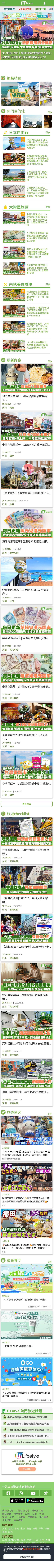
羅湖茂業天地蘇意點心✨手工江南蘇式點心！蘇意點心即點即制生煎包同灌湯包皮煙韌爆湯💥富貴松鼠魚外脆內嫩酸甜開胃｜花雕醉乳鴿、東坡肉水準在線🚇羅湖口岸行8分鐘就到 (26, 1203)
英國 (4, 649)
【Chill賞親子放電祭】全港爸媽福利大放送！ (24, 1299)
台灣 (4, 794)
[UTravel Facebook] (8, 1492)
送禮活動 (5, 1295)
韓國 (4, 1517)
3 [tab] (29, 16)
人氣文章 (5, 1148)
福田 (4, 1054)
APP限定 (5, 1342)
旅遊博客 (14, 1112)
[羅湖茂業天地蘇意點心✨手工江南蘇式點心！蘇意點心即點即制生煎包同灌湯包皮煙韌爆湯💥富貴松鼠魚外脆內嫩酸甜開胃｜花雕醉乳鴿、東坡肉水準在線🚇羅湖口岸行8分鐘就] (26, 1177)
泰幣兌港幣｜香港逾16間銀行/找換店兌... (26, 686)
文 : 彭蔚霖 (6, 597)
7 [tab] (31, 19)
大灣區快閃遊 (24, 9)
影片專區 (43, 1517)
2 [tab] (25, 16)
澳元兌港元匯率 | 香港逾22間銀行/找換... (26, 541)
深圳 (4, 1103)
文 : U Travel (7, 791)
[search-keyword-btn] (50, 3)
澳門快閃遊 (9, 9)
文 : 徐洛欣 (6, 404)
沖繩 (4, 601)
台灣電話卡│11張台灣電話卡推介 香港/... (26, 783)
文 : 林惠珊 (6, 742)
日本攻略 (20, 1517)
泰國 (4, 698)
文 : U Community (9, 500)
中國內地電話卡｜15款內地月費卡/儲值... (26, 444)
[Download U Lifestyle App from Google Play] (34, 1500)
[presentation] (51, 9)
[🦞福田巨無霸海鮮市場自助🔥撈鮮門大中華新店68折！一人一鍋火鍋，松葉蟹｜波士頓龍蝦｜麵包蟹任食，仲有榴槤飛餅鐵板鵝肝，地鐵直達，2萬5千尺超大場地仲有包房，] (26, 1223)
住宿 (12, 601)
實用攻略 (14, 552)
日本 (4, 958)
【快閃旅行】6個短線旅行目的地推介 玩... (26, 493)
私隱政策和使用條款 (31, 1548)
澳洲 (4, 552)
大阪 (4, 1528)
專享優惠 (18, 1520)
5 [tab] (22, 19)
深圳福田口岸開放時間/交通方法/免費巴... (26, 1043)
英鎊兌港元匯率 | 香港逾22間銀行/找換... (26, 638)
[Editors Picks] (20, 94)
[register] (44, 3)
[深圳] (32, 121)
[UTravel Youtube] (33, 1492)
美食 (12, 407)
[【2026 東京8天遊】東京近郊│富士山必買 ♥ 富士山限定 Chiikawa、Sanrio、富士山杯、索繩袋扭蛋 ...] (26, 1130)
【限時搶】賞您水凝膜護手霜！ (17, 1346)
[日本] (11, 121)
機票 (12, 504)
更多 (49, 112)
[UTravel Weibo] (45, 1492)
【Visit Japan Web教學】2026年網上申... (26, 946)
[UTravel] (27, 2)
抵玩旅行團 (40, 9)
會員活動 (6, 1520)
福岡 (4, 1531)
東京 (22, 1528)
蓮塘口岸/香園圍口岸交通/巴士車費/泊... (25, 1092)
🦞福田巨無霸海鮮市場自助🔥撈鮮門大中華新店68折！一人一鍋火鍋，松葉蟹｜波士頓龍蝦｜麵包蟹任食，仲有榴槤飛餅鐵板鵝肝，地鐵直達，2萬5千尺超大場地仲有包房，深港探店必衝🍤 (26, 1249)
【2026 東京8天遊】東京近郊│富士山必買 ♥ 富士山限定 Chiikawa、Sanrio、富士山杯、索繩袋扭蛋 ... (26, 1155)
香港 (16, 1528)
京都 (4, 746)
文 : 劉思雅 (6, 549)
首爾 (35, 1528)
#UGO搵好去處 (22, 1543)
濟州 (10, 1531)
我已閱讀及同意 (27, 1556)
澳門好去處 (13, 1539)
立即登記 (27, 1469)
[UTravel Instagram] (21, 1492)
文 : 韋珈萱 (6, 954)
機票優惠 (6, 1513)
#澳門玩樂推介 (39, 1543)
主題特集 (32, 1517)
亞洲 (4, 504)
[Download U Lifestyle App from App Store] (17, 1500)
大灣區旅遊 (7, 1543)
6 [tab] (27, 19)
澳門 (4, 407)
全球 (4, 909)
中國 (4, 456)
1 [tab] (20, 16)
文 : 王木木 (6, 857)
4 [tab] (33, 16)
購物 (12, 456)
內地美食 (18, 1513)
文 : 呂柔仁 (6, 452)
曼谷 (29, 1528)
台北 (10, 1528)
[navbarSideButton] (3, 3)
